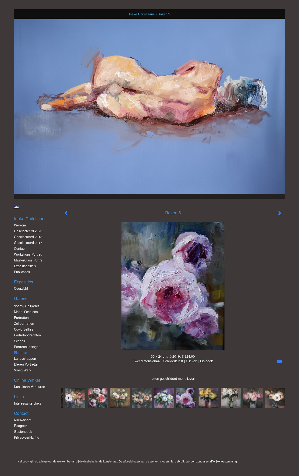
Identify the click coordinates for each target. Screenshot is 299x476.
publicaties (22, 271)
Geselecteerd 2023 (28, 231)
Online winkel (27, 380)
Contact (19, 248)
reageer (20, 425)
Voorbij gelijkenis (26, 305)
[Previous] (68, 397)
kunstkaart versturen (29, 386)
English (16, 207)
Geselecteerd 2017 (28, 242)
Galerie (21, 298)
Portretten (21, 317)
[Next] (276, 397)
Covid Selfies (23, 329)
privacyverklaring (26, 437)
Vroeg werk (22, 370)
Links (19, 396)
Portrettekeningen (27, 346)
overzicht (21, 288)
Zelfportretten (24, 323)
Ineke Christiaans (142, 14)
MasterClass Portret (28, 260)
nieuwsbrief (22, 419)
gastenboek (23, 431)
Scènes (19, 340)
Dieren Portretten (26, 364)
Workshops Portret (28, 254)
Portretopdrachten (27, 335)
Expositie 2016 (25, 266)
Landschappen (25, 358)
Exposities (23, 282)
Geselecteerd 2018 (28, 236)
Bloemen (20, 352)
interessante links (27, 403)
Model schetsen (26, 311)
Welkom (20, 225)
